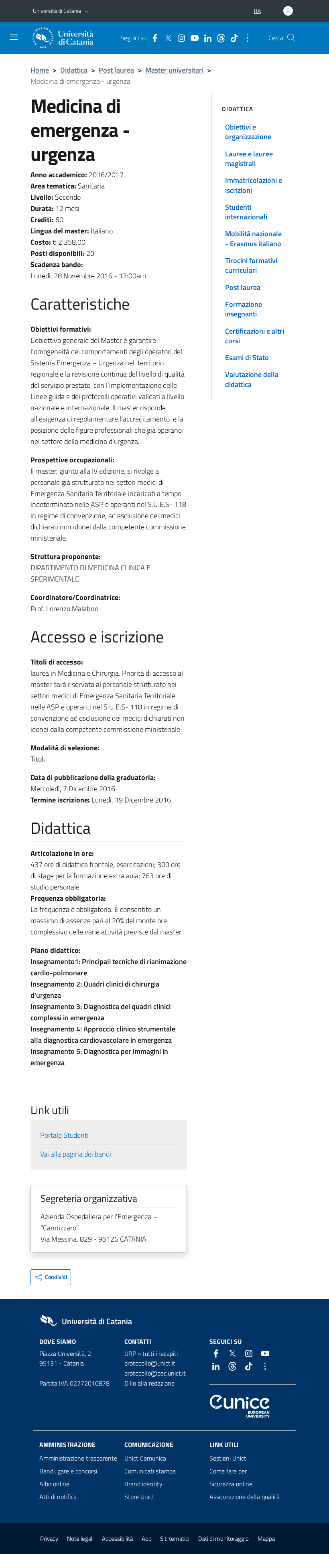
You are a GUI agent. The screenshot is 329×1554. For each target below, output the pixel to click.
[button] (86, 11)
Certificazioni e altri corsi (254, 336)
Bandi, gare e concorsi (68, 1471)
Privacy (49, 1538)
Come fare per (228, 1471)
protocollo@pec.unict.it (155, 1373)
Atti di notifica (58, 1496)
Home (39, 70)
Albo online (54, 1484)
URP (130, 1353)
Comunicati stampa (150, 1471)
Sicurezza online (230, 1484)
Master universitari (174, 70)
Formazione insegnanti (243, 309)
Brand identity (143, 1484)
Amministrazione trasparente (78, 1458)
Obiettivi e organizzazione (248, 132)
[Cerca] (291, 38)
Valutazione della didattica (251, 379)
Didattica (73, 70)
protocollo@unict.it (149, 1363)
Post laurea (116, 70)
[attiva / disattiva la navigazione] (13, 37)
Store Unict (139, 1496)
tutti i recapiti (160, 1353)
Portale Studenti (64, 1135)
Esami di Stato (247, 357)
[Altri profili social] (245, 37)
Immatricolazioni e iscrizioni (253, 185)
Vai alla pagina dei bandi (75, 1154)
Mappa (266, 1538)
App (147, 1538)
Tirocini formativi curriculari (251, 265)
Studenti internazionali (246, 212)
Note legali (80, 1538)
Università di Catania (57, 10)
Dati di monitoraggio (223, 1538)
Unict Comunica (145, 1458)
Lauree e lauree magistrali (249, 158)
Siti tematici (174, 1538)
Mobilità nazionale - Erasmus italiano (253, 238)
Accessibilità (117, 1538)
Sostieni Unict (227, 1458)
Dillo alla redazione (149, 1383)
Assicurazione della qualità (244, 1496)
